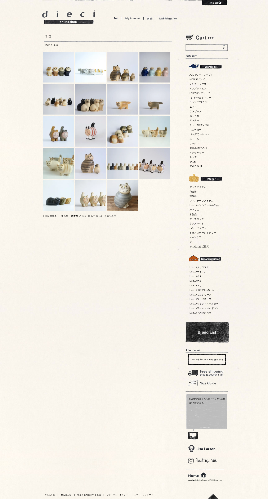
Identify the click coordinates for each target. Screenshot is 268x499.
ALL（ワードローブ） (201, 74)
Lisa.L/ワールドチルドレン (204, 308)
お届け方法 (66, 495)
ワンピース (195, 111)
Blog (202, 461)
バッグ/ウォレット (199, 134)
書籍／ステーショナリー (202, 232)
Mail (149, 18)
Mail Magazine (168, 18)
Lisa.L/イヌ (195, 276)
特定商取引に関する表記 (89, 495)
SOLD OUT (195, 166)
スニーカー (195, 129)
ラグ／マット (196, 223)
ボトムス (194, 116)
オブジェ (194, 210)
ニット (193, 107)
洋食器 (193, 196)
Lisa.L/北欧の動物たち (201, 290)
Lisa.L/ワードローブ (200, 299)
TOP (47, 45)
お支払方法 (50, 495)
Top (116, 18)
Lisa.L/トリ (195, 285)
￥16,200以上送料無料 (206, 372)
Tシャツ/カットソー (200, 97)
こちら (204, 399)
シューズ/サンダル (199, 125)
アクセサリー (196, 152)
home (197, 475)
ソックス (194, 143)
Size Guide (206, 383)
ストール (194, 139)
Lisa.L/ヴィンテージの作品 (204, 205)
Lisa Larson (201, 449)
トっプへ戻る (213, 496)
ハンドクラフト (197, 228)
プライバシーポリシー (117, 495)
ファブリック (196, 219)
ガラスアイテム (197, 187)
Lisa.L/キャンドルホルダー (204, 303)
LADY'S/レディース (200, 93)
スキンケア (195, 237)
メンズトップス (197, 84)
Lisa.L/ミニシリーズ (200, 294)
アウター (194, 120)
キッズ (193, 157)
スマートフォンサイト (144, 495)
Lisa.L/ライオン (198, 271)
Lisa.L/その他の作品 (200, 313)
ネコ (56, 45)
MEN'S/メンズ (197, 79)
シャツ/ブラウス (198, 102)
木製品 (193, 214)
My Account (132, 18)
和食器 (193, 191)
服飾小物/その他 (198, 148)
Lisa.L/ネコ (195, 281)
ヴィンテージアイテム (201, 200)
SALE (192, 161)
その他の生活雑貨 (199, 246)
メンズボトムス (197, 88)
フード (193, 242)
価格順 (64, 216)
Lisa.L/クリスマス (199, 267)
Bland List (207, 332)
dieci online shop (68, 17)
